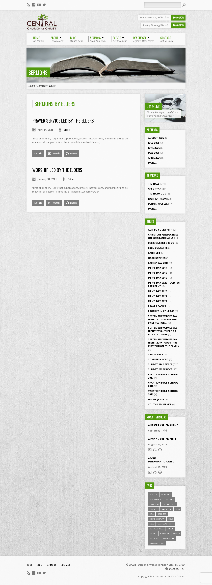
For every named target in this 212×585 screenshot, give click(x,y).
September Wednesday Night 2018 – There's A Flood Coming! (162, 331)
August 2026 (156, 137)
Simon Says (155, 354)
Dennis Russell (158, 203)
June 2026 (154, 147)
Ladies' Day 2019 (158, 262)
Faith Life (154, 252)
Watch (56, 153)
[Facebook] (33, 4)
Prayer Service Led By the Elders (63, 120)
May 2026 (153, 152)
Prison (170, 528)
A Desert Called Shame (163, 425)
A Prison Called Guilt (162, 439)
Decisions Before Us (161, 242)
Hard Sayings (157, 258)
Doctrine (169, 499)
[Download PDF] (165, 430)
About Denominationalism (161, 460)
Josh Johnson (157, 198)
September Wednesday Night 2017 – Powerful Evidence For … (162, 319)
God (178, 509)
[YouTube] (39, 4)
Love (152, 523)
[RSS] (28, 4)
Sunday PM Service (160, 369)
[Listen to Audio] (154, 449)
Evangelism (166, 509)
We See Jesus (156, 399)
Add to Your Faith (160, 229)
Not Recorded (156, 528)
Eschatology (168, 504)
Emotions (154, 504)
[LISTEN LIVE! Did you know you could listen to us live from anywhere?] (165, 120)
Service (176, 533)
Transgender (168, 538)
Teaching (154, 538)
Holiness (162, 514)
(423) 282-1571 (177, 568)
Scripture (164, 533)
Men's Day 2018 (157, 272)
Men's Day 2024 (157, 296)
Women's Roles (157, 543)
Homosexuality (157, 519)
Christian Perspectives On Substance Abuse (163, 236)
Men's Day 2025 (157, 301)
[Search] (184, 5)
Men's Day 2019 (157, 277)
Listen (73, 153)
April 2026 (154, 157)
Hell (152, 514)
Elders (52, 85)
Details (38, 153)
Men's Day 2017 (157, 267)
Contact (65, 565)
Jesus (170, 519)
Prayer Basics (157, 306)
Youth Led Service (160, 404)
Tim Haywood (157, 193)
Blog (39, 565)
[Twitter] (44, 4)
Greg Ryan (154, 188)
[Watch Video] (149, 449)
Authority (166, 494)
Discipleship (155, 499)
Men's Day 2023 (157, 291)
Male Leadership (166, 523)
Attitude (153, 494)
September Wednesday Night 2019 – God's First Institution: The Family (163, 342)
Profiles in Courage (161, 311)
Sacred (153, 533)
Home (31, 85)
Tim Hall (153, 183)
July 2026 (153, 142)
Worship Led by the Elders (57, 169)
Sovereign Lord (158, 359)
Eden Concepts (158, 247)
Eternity (153, 509)
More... (152, 162)
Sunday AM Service (160, 364)
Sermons (38, 72)
